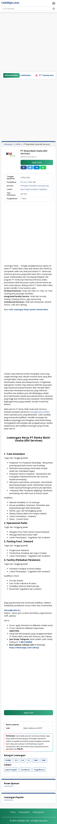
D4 (24, 182)
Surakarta (34, 189)
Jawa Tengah (25, 189)
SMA (30, 182)
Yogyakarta (43, 189)
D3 (21, 182)
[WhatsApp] (43, 167)
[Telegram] (37, 167)
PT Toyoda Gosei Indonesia (45, 75)
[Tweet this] (30, 167)
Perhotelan (33, 186)
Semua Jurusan (43, 186)
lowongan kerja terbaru (40, 412)
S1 (27, 182)
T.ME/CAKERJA (25, 642)
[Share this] (24, 167)
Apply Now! (37, 162)
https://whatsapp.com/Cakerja (24, 647)
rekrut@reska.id (11, 610)
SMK (34, 182)
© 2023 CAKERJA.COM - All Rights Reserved (28, 820)
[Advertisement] (28, 42)
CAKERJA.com (10, 2)
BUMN (8, 760)
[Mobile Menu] (54, 3)
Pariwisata (24, 186)
